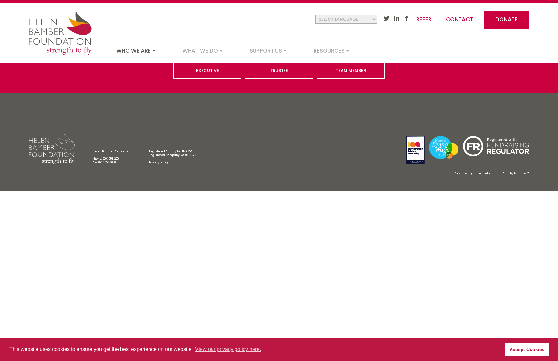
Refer (423, 19)
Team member (351, 71)
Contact (459, 19)
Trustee (279, 71)
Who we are (134, 51)
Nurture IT (521, 173)
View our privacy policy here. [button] (228, 349)
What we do (200, 51)
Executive (207, 71)
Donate (506, 19)
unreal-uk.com (484, 173)
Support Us (266, 51)
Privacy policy (159, 162)
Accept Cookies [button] (527, 349)
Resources (330, 51)
